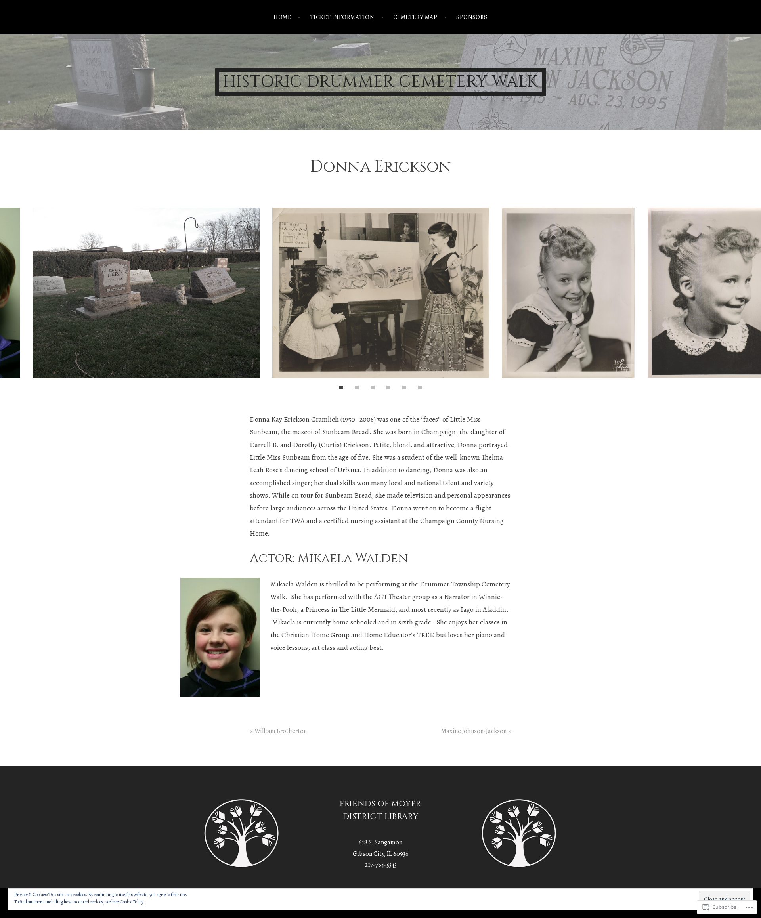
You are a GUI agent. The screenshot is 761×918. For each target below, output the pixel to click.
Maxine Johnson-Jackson (474, 731)
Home (282, 17)
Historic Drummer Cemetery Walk (380, 82)
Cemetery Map (415, 17)
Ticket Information (342, 17)
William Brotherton (280, 731)
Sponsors (472, 17)
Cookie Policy (131, 902)
